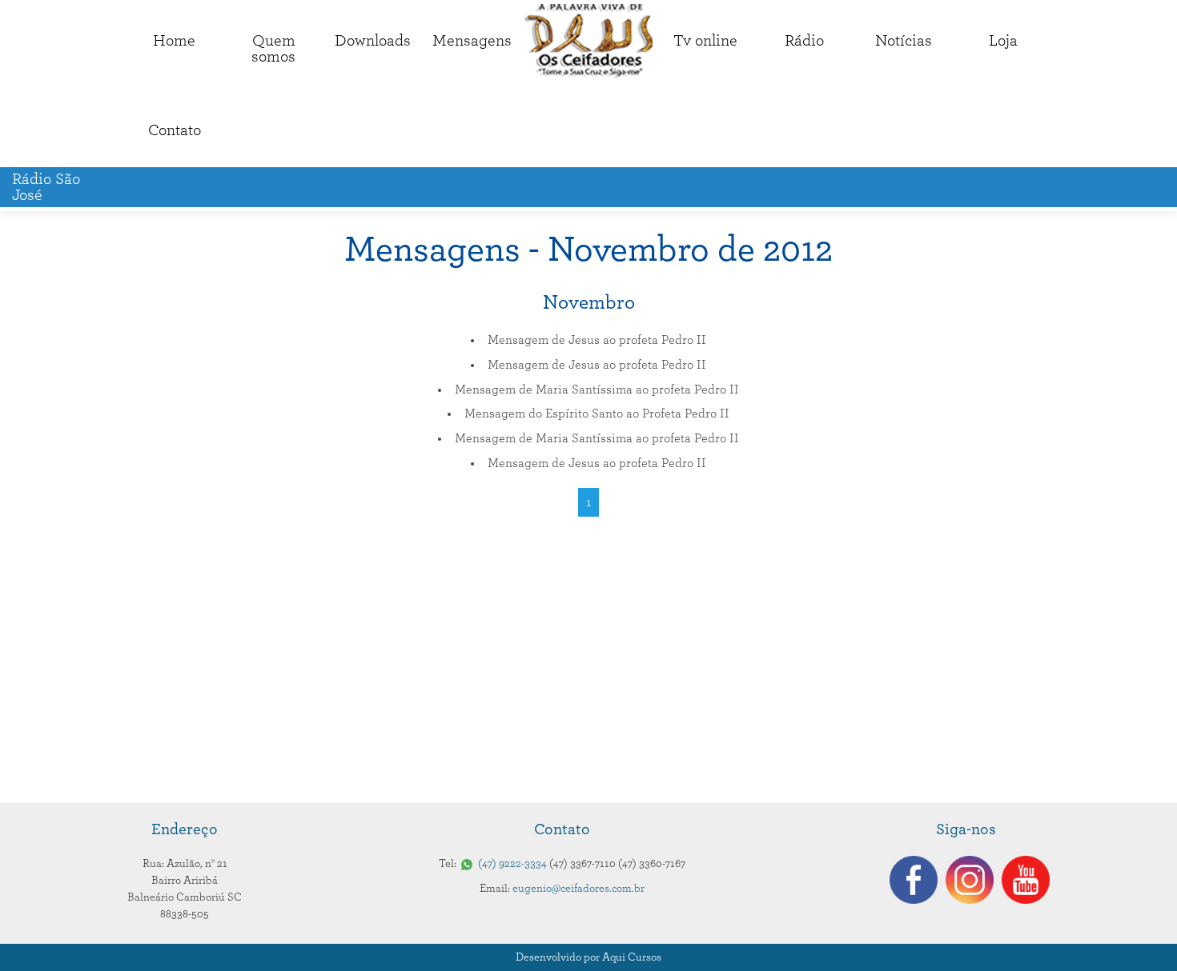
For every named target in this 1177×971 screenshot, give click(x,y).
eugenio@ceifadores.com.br (578, 888)
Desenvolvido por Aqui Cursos (588, 957)
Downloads (373, 41)
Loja (1003, 41)
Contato (174, 130)
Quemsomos (273, 49)
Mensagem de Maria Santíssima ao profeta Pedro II (597, 389)
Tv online (705, 41)
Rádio (804, 41)
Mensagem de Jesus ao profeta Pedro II (597, 340)
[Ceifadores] (588, 41)
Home (174, 41)
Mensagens (472, 41)
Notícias (903, 41)
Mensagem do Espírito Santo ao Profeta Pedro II (596, 413)
